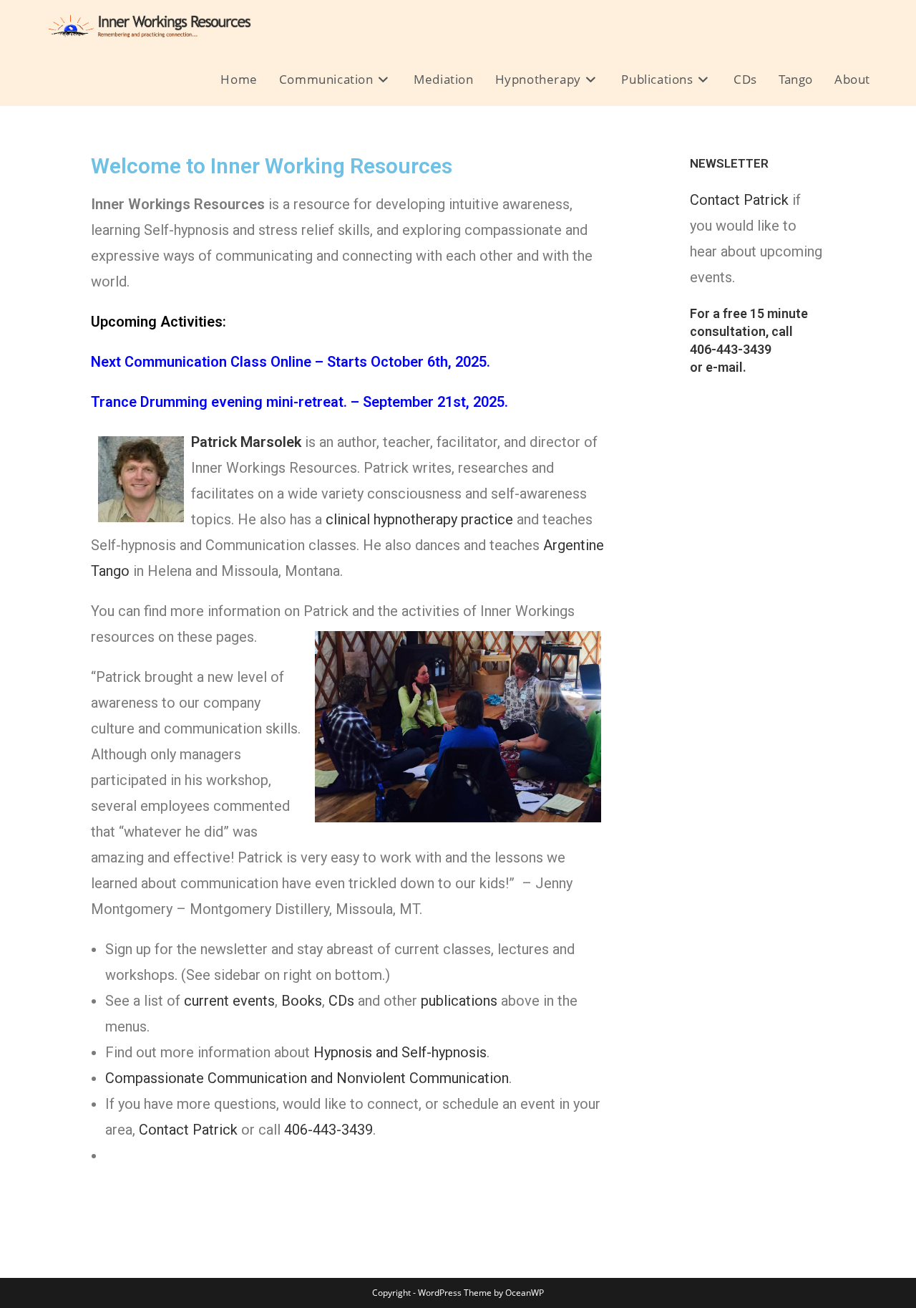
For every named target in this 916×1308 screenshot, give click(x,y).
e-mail (724, 367)
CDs (341, 1000)
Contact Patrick (188, 1129)
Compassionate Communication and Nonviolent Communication (307, 1078)
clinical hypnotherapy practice (419, 519)
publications (459, 1000)
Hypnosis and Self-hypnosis (400, 1052)
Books (301, 1000)
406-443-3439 (328, 1129)
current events (229, 1000)
